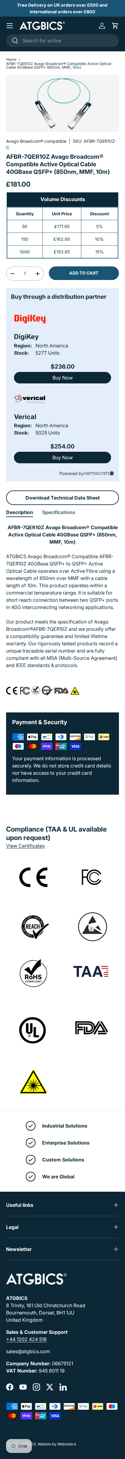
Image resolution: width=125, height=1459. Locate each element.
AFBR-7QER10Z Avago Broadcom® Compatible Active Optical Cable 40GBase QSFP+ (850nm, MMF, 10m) (58, 65)
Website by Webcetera (57, 1444)
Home (11, 59)
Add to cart (83, 272)
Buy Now (62, 378)
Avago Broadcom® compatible (36, 141)
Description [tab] (19, 512)
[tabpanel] (62, 613)
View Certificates (25, 846)
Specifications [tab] (58, 512)
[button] (115, 25)
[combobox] (62, 40)
